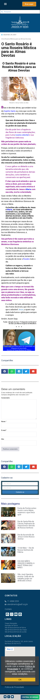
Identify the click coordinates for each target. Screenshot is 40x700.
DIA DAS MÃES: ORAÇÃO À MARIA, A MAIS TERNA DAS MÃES (25, 564)
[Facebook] (5, 696)
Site (2, 439)
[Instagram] (8, 696)
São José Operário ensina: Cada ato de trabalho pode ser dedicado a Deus (25, 577)
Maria (28, 189)
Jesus (21, 309)
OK (20, 679)
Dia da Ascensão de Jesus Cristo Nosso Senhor (25, 537)
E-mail (4, 430)
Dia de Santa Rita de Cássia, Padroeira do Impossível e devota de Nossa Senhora (26, 524)
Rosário (26, 259)
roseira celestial (22, 135)
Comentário (5, 398)
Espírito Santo (10, 111)
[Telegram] (20, 614)
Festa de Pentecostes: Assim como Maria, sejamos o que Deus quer (27, 511)
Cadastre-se (20, 492)
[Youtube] (12, 696)
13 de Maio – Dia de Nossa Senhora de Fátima (25, 550)
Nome (3, 421)
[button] (5, 4)
